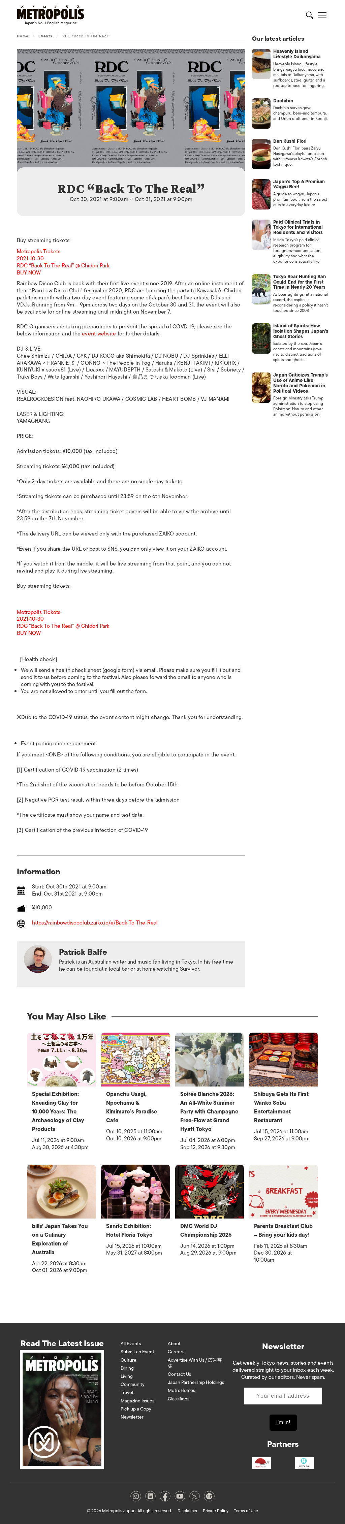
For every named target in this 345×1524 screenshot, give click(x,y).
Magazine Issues (137, 1401)
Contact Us (179, 1374)
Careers (176, 1352)
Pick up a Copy (136, 1409)
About (174, 1344)
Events (45, 36)
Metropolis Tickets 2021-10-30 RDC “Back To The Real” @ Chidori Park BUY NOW (63, 262)
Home (22, 36)
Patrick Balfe (83, 952)
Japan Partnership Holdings (196, 1382)
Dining (127, 1368)
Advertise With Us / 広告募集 (195, 1363)
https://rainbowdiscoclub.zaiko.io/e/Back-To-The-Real (95, 923)
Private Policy (215, 1510)
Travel (127, 1392)
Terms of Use (246, 1510)
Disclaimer (187, 1510)
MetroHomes (181, 1390)
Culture (128, 1360)
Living (127, 1376)
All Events (131, 1344)
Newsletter (132, 1417)
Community (133, 1384)
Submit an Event (137, 1352)
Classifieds (178, 1399)
